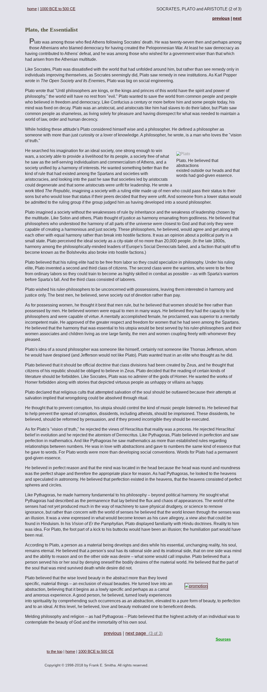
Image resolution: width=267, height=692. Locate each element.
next (237, 18)
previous (221, 18)
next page (144, 633)
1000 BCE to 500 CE (57, 9)
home (32, 9)
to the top (54, 651)
